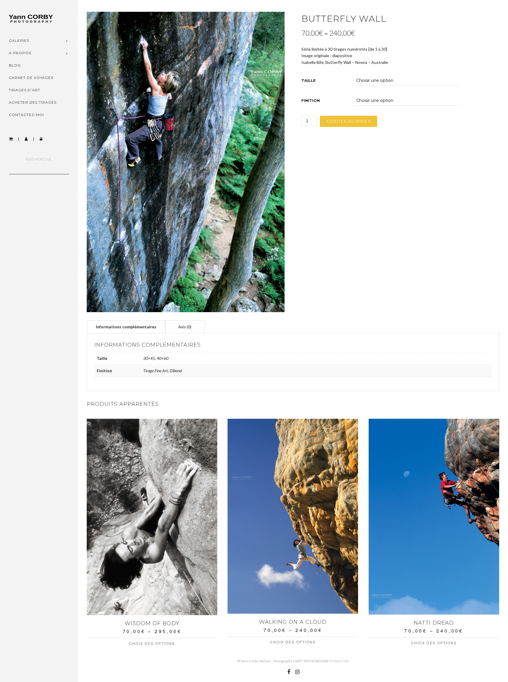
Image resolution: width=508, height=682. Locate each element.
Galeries (19, 40)
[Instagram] (297, 672)
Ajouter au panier (348, 121)
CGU (336, 661)
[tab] (126, 326)
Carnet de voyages (31, 77)
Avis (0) (184, 326)
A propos (20, 53)
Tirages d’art (24, 90)
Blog (15, 65)
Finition (310, 100)
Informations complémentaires (126, 326)
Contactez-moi (26, 114)
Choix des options (152, 643)
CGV (345, 661)
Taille (308, 80)
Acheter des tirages (32, 102)
